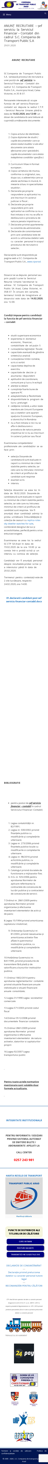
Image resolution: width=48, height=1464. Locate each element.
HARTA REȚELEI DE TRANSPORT (24, 1175)
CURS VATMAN (25, 1241)
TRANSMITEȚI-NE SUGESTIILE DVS (25, 1254)
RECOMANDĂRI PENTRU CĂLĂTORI (24, 1285)
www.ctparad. (34, 261)
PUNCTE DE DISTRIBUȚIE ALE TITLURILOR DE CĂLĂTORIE (24, 1232)
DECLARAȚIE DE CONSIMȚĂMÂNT (24, 1265)
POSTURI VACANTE (25, 1248)
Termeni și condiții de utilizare (16, 1451)
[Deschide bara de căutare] (45, 13)
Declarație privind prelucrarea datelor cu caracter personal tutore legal (24, 1275)
